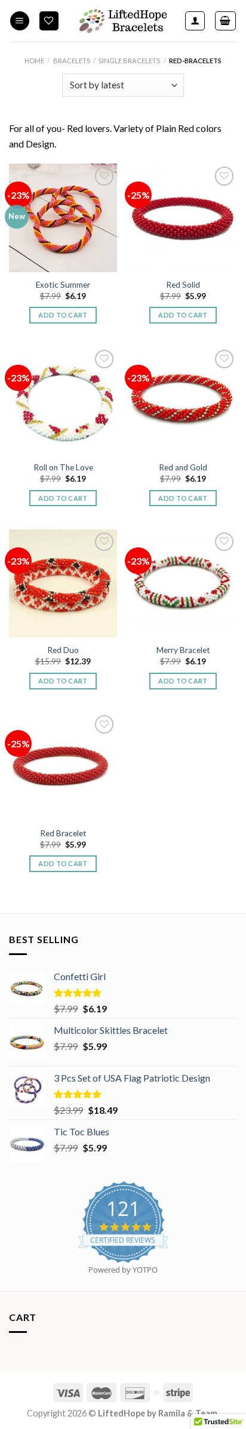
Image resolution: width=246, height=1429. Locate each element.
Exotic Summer (63, 285)
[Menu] (19, 21)
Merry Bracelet (183, 650)
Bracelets (71, 60)
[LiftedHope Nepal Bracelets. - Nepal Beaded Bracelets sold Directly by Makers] (123, 20)
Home (34, 60)
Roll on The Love (63, 467)
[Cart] (225, 20)
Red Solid (183, 285)
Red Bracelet (63, 833)
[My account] (195, 20)
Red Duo (63, 650)
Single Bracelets (129, 60)
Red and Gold (183, 467)
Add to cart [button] (63, 315)
